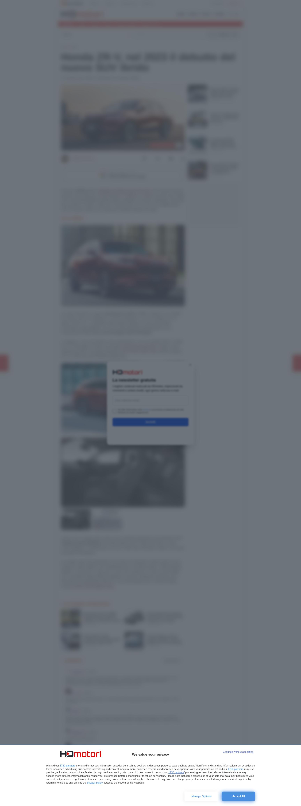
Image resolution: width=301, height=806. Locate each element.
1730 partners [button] (67, 765)
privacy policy (95, 782)
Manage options (201, 796)
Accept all (238, 796)
